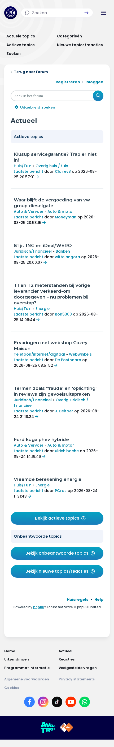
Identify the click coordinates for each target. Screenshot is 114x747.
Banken (63, 251)
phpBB (38, 607)
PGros (61, 490)
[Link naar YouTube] (70, 703)
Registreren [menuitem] (68, 82)
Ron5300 (63, 314)
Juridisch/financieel (33, 251)
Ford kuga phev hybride (41, 439)
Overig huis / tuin (52, 166)
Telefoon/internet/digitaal (39, 354)
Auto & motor (60, 211)
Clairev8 (63, 171)
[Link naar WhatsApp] (84, 703)
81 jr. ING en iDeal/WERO (43, 245)
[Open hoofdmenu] (103, 12)
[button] (86, 13)
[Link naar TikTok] (57, 703)
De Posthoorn (68, 359)
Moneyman (65, 217)
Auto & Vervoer (28, 211)
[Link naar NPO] (66, 727)
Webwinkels (80, 354)
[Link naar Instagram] (43, 703)
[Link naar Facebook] (29, 703)
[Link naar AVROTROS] (48, 727)
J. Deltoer (64, 411)
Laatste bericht (28, 171)
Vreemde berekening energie (47, 479)
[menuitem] (77, 599)
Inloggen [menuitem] (94, 82)
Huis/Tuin (23, 166)
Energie (43, 308)
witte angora (67, 257)
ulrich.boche (67, 451)
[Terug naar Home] (10, 12)
